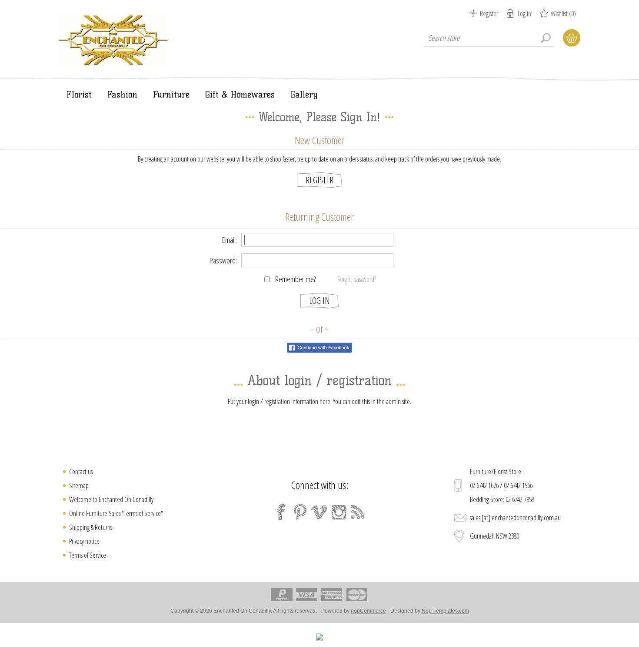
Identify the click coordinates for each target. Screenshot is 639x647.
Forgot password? (356, 279)
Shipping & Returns (90, 527)
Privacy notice (84, 541)
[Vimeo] (319, 512)
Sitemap (79, 485)
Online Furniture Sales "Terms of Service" (116, 513)
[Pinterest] (300, 512)
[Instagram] (338, 512)
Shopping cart (571, 38)
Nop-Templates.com (445, 611)
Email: (229, 240)
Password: (223, 260)
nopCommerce (368, 611)
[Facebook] (281, 512)
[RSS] (358, 512)
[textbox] (489, 38)
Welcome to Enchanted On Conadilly (111, 499)
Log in (524, 13)
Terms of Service (87, 555)
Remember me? (295, 279)
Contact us (81, 471)
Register (489, 13)
